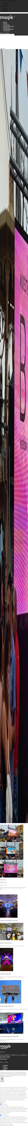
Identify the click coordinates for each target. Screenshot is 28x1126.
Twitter (5, 1066)
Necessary (4, 1104)
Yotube (5, 1069)
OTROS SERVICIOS (8, 26)
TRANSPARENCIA (8, 29)
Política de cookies (4, 1076)
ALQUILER (6, 25)
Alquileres (2, 48)
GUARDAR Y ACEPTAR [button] (6, 1125)
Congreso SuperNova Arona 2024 (9, 920)
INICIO (5, 22)
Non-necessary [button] (3, 1114)
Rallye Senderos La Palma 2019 (8, 887)
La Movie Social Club (5, 974)
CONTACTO (6, 30)
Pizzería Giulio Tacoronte (7, 1006)
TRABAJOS (6, 27)
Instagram (5, 1068)
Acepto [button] (11, 1076)
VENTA (5, 23)
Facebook (5, 1065)
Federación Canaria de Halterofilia (9, 1036)
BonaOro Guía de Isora (6, 943)
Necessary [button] (2, 1102)
